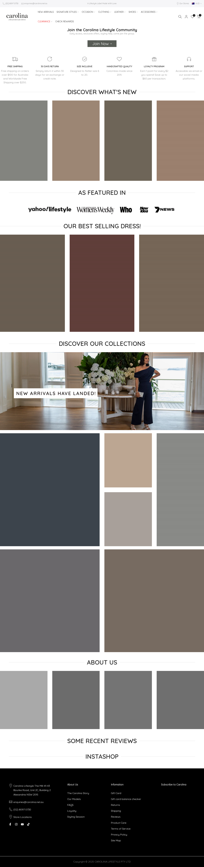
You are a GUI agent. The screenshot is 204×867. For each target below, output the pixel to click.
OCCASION (87, 12)
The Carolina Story (78, 793)
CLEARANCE (44, 21)
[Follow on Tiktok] (28, 824)
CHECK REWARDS (64, 21)
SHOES (132, 12)
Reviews (115, 816)
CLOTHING (103, 12)
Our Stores (184, 3)
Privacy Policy (119, 834)
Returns (115, 804)
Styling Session (76, 816)
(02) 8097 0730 (11, 3)
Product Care (118, 822)
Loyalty (71, 810)
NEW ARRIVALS (46, 12)
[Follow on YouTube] (22, 824)
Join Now (100, 43)
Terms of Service (121, 828)
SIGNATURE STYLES (67, 12)
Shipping (116, 810)
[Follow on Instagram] (16, 824)
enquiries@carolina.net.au (35, 3)
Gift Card (116, 793)
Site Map (116, 840)
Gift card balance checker (126, 799)
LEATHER (119, 12)
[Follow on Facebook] (10, 824)
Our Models (74, 799)
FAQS (70, 804)
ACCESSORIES (148, 12)
